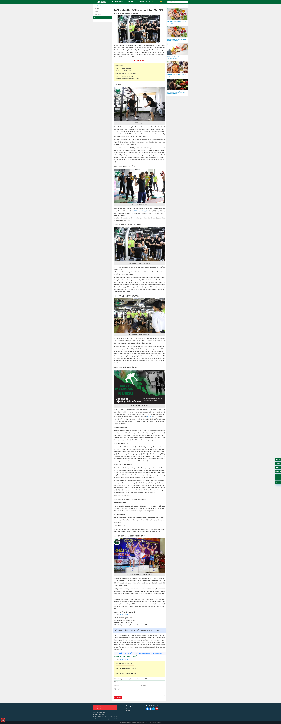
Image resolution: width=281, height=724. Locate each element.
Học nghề (96, 11)
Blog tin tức (97, 17)
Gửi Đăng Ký (117, 697)
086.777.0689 (124, 614)
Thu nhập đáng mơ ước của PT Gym (126, 73)
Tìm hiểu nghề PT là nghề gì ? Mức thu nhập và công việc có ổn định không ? (139, 653)
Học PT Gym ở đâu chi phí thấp (124, 76)
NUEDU (149, 417)
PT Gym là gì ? (120, 65)
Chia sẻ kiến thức (97, 14)
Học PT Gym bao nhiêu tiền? (124, 68)
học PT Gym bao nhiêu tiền (139, 211)
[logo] (101, 2)
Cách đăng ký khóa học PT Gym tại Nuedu (127, 78)
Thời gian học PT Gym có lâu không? (126, 71)
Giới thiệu (127, 710)
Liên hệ (126, 708)
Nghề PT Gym (97, 8)
